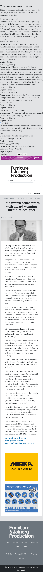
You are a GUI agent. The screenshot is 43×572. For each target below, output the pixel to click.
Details (3, 154)
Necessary (10, 19)
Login (29, 193)
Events (24, 542)
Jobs (17, 546)
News (10, 218)
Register (37, 193)
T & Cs (9, 554)
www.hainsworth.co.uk (15, 438)
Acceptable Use (21, 554)
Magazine (34, 542)
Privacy (34, 554)
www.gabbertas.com (14, 441)
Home (3, 218)
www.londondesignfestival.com (19, 443)
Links (21, 558)
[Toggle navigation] (39, 187)
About (25, 546)
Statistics (5, 123)
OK (25, 154)
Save (20, 154)
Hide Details (11, 154)
